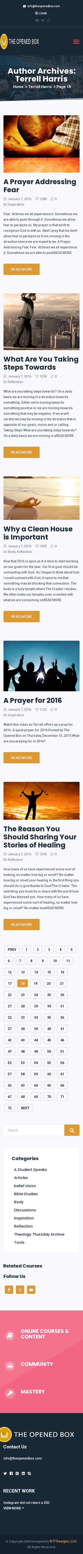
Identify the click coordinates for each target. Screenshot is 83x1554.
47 (10, 1051)
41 (62, 1029)
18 (22, 983)
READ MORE (21, 269)
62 (10, 1085)
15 (49, 972)
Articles (21, 1177)
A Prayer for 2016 (32, 700)
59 (36, 1074)
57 (10, 1074)
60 (49, 1074)
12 (10, 972)
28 (23, 1006)
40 (49, 1029)
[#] (23, 1473)
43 (23, 1040)
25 (49, 995)
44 (36, 1040)
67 (10, 1097)
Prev (12, 949)
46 (62, 1040)
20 (48, 983)
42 (10, 1040)
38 (23, 1029)
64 (36, 1085)
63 (23, 1085)
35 (49, 1017)
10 (55, 961)
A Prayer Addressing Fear (39, 186)
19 (35, 983)
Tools (19, 1242)
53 (23, 1063)
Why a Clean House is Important (38, 533)
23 (23, 995)
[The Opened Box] (23, 41)
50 (49, 1051)
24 (36, 995)
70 (49, 1097)
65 (49, 1085)
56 (62, 1063)
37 (10, 1029)
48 (23, 1051)
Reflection (15, 382)
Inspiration (16, 204)
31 (62, 1006)
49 (36, 1051)
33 (23, 1017)
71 (62, 1097)
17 (10, 983)
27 (10, 1006)
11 (68, 961)
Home (18, 87)
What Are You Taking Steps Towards (41, 363)
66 (62, 1085)
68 (23, 1097)
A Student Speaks (30, 1169)
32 (10, 1017)
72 (10, 1108)
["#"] (5, 1473)
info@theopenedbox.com (43, 6)
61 (62, 1074)
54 (36, 1063)
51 (62, 1051)
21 (62, 983)
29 (36, 1006)
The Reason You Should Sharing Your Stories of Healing (40, 837)
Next (25, 1108)
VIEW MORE (12, 1508)
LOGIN (43, 13)
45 (49, 1040)
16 (62, 972)
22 (10, 995)
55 (49, 1063)
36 (62, 1017)
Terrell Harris (40, 87)
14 (36, 972)
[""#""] (37, 20)
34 (36, 1017)
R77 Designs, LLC (63, 1541)
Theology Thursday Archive (39, 1234)
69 (36, 1097)
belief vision (25, 1185)
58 (23, 1074)
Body (11, 552)
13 (23, 972)
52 (10, 1063)
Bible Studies (26, 1194)
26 (62, 995)
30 (49, 1006)
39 (36, 1029)
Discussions (25, 1210)
